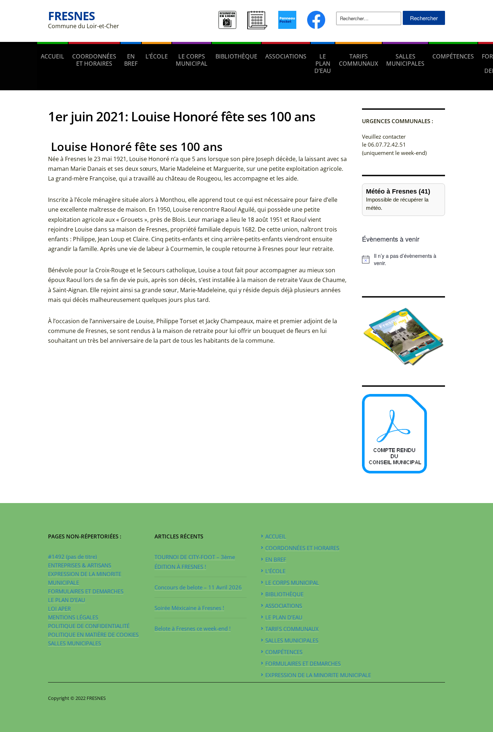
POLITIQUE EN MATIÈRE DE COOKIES (93, 634)
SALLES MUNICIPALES (405, 60)
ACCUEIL (52, 56)
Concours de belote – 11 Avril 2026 (198, 587)
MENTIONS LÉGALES (73, 617)
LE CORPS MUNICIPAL (192, 60)
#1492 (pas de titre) (72, 556)
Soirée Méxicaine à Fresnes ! (189, 607)
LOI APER (59, 608)
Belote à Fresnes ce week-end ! (192, 628)
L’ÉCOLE (156, 56)
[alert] (403, 259)
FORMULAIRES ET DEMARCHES (85, 591)
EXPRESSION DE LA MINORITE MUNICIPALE (318, 675)
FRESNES (71, 15)
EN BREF (131, 60)
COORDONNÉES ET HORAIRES (94, 60)
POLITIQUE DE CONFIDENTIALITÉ (89, 625)
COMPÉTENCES (453, 56)
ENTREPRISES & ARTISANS (79, 565)
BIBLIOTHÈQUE (236, 56)
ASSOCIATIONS (285, 56)
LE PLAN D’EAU (322, 63)
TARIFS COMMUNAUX (358, 60)
